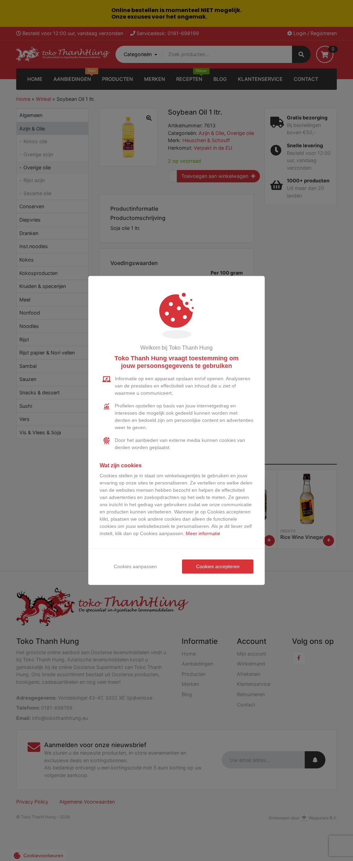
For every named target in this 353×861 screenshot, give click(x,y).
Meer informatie (203, 533)
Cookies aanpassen (135, 566)
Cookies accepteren (218, 566)
